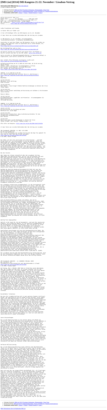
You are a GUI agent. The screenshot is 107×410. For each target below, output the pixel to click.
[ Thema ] (25, 12)
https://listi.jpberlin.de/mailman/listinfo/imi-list (28, 22)
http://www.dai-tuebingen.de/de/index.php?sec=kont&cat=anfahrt (20, 75)
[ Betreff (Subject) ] (33, 12)
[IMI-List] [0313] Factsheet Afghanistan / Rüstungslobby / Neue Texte (31, 10)
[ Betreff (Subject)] (33, 405)
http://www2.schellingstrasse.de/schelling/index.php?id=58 (18, 69)
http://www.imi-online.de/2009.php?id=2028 (13, 264)
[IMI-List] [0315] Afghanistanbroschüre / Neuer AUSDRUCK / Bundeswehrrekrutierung (36, 11)
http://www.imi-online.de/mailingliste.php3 (24, 23)
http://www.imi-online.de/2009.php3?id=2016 (14, 61)
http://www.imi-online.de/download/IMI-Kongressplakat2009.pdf (19, 45)
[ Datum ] (20, 12)
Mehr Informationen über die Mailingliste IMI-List (13, 408)
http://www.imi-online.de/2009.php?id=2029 (13, 135)
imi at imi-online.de (23, 6)
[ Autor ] (40, 12)
